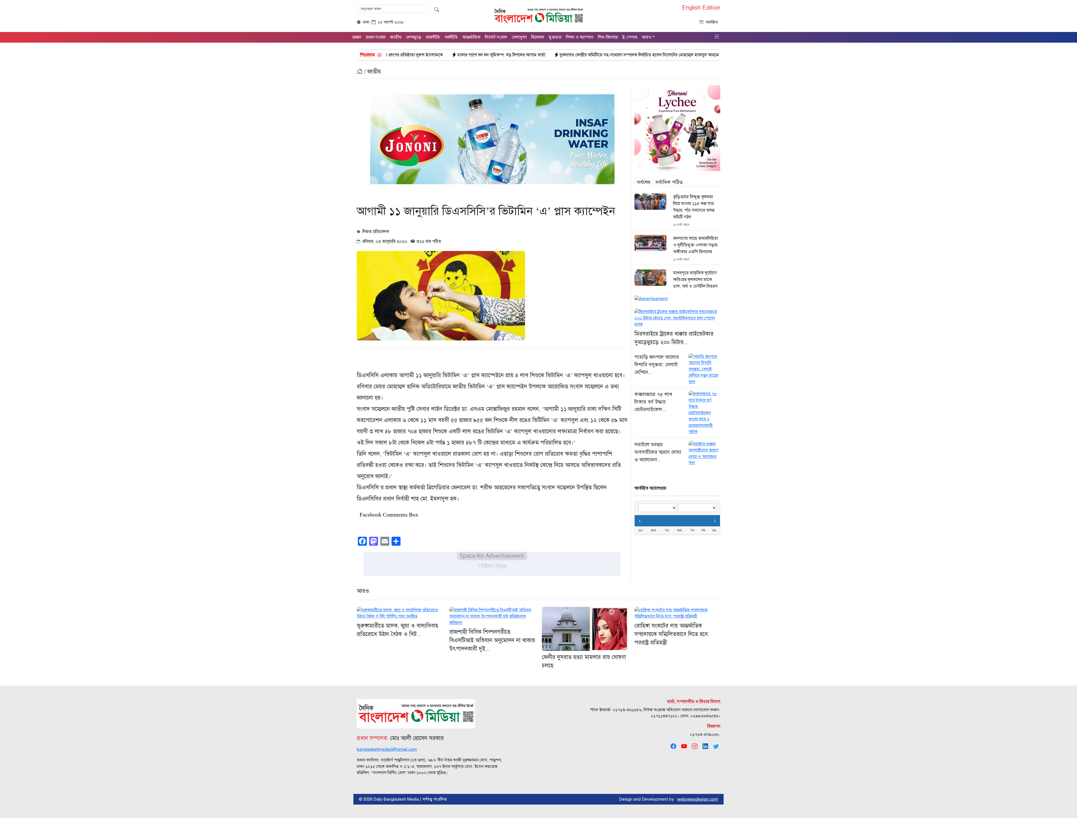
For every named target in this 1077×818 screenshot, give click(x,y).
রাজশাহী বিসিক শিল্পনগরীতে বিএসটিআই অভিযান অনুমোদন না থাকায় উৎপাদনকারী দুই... (492, 640)
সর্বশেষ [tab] (643, 182)
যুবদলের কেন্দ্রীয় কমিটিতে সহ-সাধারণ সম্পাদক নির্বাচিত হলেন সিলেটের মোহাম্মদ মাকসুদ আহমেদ (509, 55)
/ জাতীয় (371, 71)
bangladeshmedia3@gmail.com (387, 749)
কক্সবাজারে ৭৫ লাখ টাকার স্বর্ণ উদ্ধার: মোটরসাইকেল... (653, 402)
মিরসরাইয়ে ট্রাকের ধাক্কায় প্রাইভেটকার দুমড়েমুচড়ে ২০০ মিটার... (674, 338)
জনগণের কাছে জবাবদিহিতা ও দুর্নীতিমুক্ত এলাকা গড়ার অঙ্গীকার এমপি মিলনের (695, 245)
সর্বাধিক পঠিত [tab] (669, 182)
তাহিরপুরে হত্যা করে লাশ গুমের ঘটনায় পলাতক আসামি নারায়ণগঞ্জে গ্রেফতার (667, 55)
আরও (363, 591)
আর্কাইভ (712, 22)
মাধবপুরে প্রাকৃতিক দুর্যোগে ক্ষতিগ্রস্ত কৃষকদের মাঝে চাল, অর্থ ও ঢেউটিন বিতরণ (695, 279)
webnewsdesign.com (697, 799)
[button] (717, 37)
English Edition (701, 7)
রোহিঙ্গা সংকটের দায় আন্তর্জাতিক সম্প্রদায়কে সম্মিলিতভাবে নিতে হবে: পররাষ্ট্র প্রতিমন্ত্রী (671, 634)
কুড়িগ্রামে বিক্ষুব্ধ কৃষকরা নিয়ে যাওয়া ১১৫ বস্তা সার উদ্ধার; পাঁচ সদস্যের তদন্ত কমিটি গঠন (693, 207)
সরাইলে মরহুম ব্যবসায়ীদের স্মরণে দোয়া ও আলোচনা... (657, 452)
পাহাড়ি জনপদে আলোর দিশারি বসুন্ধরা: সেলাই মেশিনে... (656, 364)
